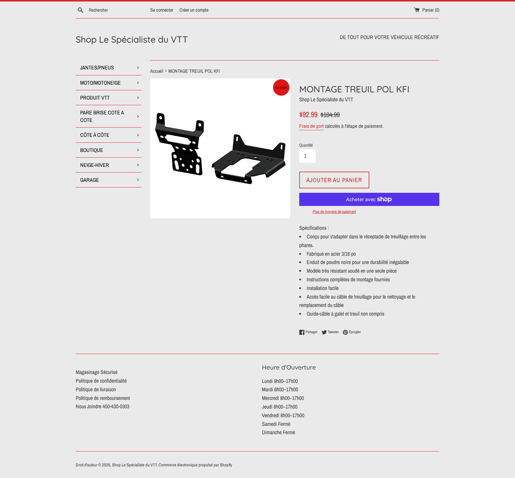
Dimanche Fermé (278, 432)
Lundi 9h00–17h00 (280, 381)
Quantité (306, 145)
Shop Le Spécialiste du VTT (132, 39)
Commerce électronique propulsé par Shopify (195, 465)
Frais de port (311, 125)
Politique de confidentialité (101, 380)
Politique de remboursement (103, 398)
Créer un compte (193, 10)
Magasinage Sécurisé (96, 372)
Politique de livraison (96, 389)
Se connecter (161, 10)
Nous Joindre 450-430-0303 (102, 406)
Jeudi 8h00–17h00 (279, 406)
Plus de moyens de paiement (334, 211)
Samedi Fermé (276, 424)
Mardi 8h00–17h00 (280, 389)
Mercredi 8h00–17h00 (283, 398)
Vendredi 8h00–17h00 (283, 415)
